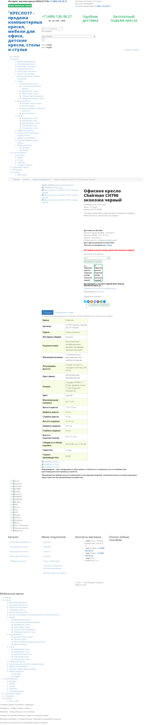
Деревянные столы (30, 118)
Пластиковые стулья (30, 93)
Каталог (16, 59)
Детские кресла (28, 113)
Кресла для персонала (26, 66)
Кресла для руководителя (20, 542)
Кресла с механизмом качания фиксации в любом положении (28, 76)
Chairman (100, 291)
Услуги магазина (19, 152)
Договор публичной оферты (54, 573)
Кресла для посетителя (26, 71)
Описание (47, 312)
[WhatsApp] (101, 301)
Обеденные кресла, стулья (33, 98)
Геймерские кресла (25, 69)
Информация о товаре (64, 312)
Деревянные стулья (30, 91)
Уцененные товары (21, 167)
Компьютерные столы (31, 123)
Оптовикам (17, 170)
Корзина (46, 556)
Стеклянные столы (29, 125)
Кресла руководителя (26, 61)
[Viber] (98, 301)
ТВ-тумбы (25, 148)
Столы (19, 115)
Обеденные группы (25, 130)
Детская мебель (23, 101)
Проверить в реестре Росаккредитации (100, 288)
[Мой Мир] (104, 301)
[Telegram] (94, 301)
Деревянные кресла (30, 84)
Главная (16, 56)
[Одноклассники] (91, 301)
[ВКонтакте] (88, 301)
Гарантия (21, 162)
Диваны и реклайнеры (26, 138)
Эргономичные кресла (26, 64)
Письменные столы (30, 128)
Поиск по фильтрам (51, 561)
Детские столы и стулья (31, 103)
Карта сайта (22, 175)
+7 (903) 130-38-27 (102, 6)
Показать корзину (131, 50)
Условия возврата (24, 165)
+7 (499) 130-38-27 (58, 1)
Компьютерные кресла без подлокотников (28, 134)
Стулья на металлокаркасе (32, 96)
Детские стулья (28, 106)
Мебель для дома (24, 145)
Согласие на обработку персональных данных (52, 567)
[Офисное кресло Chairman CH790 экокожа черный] (52, 187)
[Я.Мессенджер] (85, 301)
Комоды (25, 150)
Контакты (16, 172)
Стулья (20, 81)
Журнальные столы (29, 120)
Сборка (20, 157)
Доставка (21, 155)
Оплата (20, 160)
